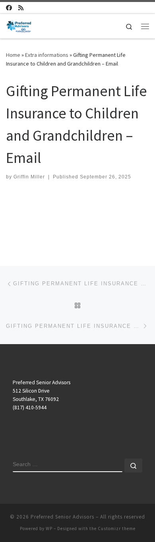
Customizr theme (117, 528)
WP (49, 528)
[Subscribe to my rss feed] (20, 7)
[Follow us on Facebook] (9, 7)
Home (13, 54)
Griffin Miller (29, 177)
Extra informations (46, 54)
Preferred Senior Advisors (62, 516)
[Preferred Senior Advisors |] (18, 25)
